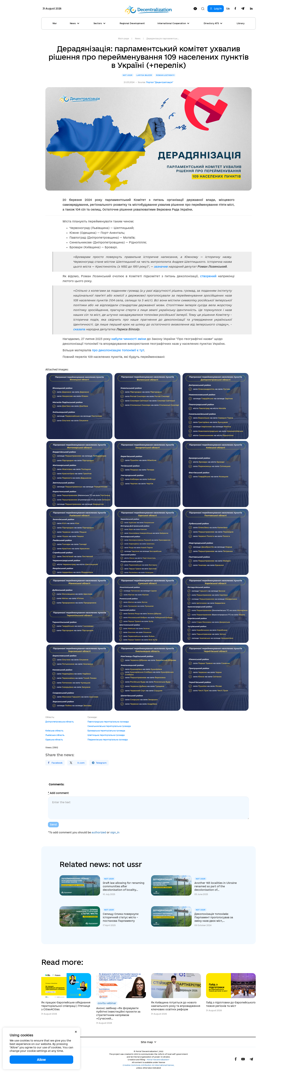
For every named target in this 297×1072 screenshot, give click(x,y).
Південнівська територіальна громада (107, 739)
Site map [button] (147, 1042)
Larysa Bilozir (144, 75)
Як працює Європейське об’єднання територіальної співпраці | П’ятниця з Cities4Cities (65, 1006)
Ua (228, 8)
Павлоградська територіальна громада (108, 722)
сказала (79, 329)
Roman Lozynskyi (165, 75)
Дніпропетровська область (59, 722)
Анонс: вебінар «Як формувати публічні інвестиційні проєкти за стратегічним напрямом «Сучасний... (118, 1013)
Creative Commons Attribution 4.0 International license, (148, 1065)
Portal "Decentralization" (158, 1060)
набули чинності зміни (128, 338)
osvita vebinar (107, 1003)
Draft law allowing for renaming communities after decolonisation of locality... (123, 886)
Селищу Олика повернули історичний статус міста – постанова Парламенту (121, 917)
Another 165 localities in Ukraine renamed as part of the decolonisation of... (215, 886)
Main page (123, 38)
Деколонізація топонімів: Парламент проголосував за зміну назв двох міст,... (213, 917)
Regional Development (132, 23)
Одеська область (54, 739)
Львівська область (54, 735)
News (137, 38)
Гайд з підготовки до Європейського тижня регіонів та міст (231, 1004)
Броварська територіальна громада (106, 730)
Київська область (54, 730)
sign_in (114, 832)
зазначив (161, 266)
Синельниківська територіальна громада (109, 726)
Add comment (58, 793)
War (54, 23)
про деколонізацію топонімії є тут (117, 350)
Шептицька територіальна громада (106, 735)
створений (209, 276)
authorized (99, 832)
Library (241, 23)
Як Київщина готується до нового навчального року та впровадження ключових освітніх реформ (175, 1006)
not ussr (127, 75)
